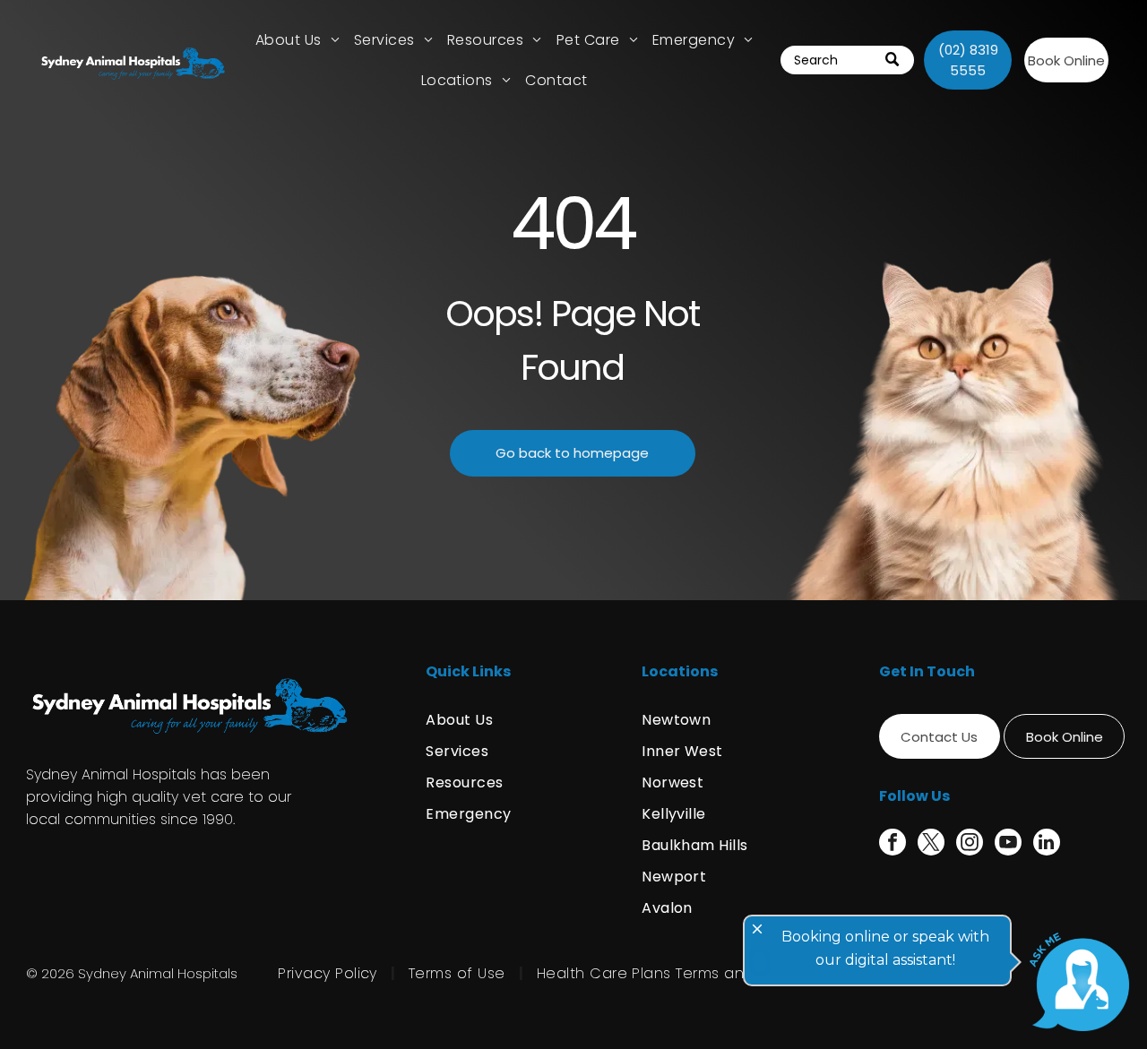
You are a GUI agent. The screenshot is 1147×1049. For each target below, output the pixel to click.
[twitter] (931, 844)
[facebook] (892, 844)
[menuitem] (297, 40)
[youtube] (1008, 844)
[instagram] (969, 844)
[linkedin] (1046, 844)
